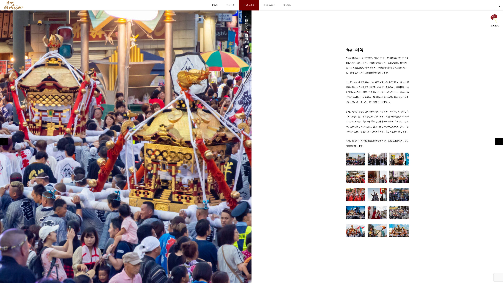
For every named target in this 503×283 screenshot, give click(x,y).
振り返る (287, 5)
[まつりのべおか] (14, 5)
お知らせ (230, 5)
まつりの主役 (248, 5)
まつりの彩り (268, 5)
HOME (215, 5)
